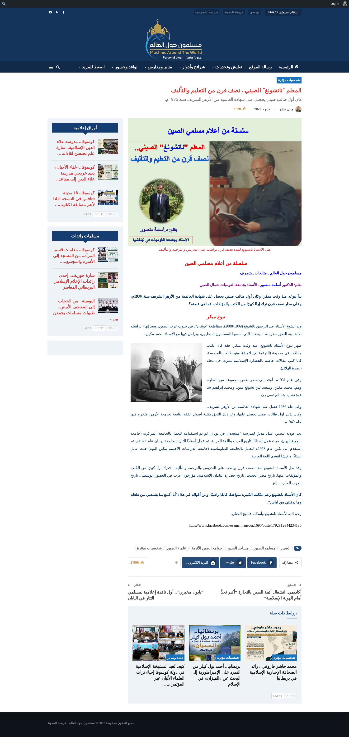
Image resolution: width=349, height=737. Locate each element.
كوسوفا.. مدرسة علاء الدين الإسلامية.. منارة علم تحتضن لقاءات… (75, 147)
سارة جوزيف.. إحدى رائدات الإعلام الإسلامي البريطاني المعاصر (74, 281)
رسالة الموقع (260, 66)
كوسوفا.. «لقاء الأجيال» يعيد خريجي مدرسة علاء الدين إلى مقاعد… (74, 173)
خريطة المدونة (233, 12)
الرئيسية (286, 66)
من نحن (255, 12)
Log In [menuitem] (334, 3)
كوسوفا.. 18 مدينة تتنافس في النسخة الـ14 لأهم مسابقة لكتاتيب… (74, 198)
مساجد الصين (238, 548)
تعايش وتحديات (228, 66)
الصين (285, 548)
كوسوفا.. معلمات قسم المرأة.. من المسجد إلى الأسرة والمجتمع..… (74, 255)
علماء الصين (176, 548)
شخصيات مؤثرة (289, 80)
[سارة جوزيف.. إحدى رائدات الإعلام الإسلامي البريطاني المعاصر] (108, 280)
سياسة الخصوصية (206, 12)
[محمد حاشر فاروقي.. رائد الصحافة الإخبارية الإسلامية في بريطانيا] (271, 643)
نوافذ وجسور (126, 66)
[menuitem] (345, 4)
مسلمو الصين (264, 548)
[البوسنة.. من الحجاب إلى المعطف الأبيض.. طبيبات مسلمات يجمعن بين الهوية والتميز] (108, 305)
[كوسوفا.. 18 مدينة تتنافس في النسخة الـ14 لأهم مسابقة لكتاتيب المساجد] (108, 197)
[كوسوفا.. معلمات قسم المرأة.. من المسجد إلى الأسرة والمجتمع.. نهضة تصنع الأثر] (108, 254)
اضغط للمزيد (93, 66)
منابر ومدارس (160, 66)
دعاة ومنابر (175, 658)
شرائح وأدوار (193, 66)
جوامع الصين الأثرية (207, 548)
